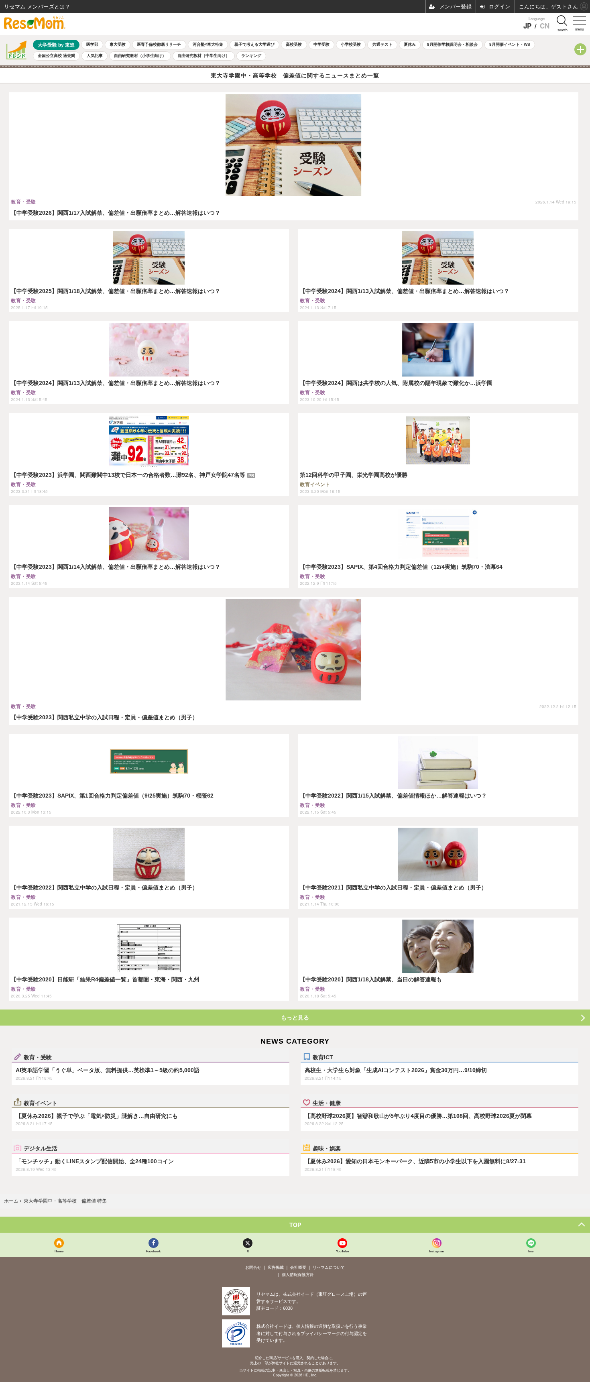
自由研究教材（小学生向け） (140, 55)
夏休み (410, 44)
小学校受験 (351, 44)
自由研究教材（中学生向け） (203, 55)
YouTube (342, 1251)
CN (544, 26)
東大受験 (118, 44)
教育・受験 (38, 1057)
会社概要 (298, 1267)
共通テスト (382, 44)
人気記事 (95, 55)
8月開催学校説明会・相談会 (452, 44)
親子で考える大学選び (254, 44)
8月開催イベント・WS (509, 44)
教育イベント (40, 1102)
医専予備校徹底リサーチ (159, 44)
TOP (295, 1225)
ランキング (251, 55)
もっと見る (295, 1017)
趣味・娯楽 (327, 1148)
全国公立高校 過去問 (56, 55)
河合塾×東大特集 (208, 44)
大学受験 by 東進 (56, 44)
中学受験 (321, 44)
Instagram (436, 1251)
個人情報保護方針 (298, 1274)
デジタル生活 (40, 1148)
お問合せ (253, 1267)
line (530, 1251)
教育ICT (323, 1057)
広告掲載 (276, 1267)
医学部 (92, 44)
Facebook (153, 1251)
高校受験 (294, 44)
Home (59, 1251)
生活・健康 (327, 1102)
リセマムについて (329, 1267)
